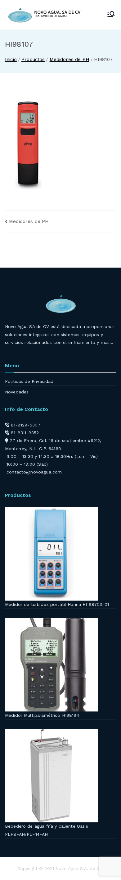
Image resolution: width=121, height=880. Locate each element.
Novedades (17, 391)
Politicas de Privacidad (29, 381)
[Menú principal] (111, 15)
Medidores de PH (29, 221)
